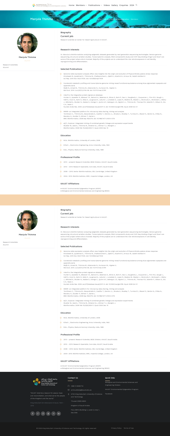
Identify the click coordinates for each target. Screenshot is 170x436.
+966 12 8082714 (77, 386)
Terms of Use (129, 428)
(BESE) (106, 191)
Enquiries (123, 5)
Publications (94, 5)
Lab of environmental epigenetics (116, 19)
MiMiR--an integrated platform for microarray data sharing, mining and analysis (94, 111)
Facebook (108, 394)
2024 (132, 5)
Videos (107, 5)
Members (80, 5)
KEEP (98, 188)
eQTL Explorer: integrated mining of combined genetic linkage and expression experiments (98, 123)
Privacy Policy (116, 428)
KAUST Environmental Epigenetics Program (121, 389)
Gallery (114, 5)
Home (71, 5)
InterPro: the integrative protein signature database (83, 95)
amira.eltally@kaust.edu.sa (81, 390)
